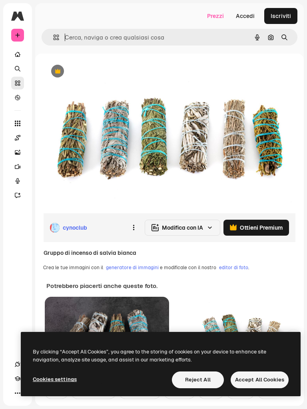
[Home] (17, 54)
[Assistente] (17, 195)
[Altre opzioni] (134, 228)
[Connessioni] (17, 364)
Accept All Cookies (259, 379)
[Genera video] (17, 166)
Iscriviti (281, 16)
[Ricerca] (17, 68)
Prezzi (215, 16)
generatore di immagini (132, 267)
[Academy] (17, 378)
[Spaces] (17, 137)
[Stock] (17, 83)
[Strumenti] (17, 123)
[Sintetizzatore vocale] (17, 181)
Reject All (198, 379)
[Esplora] (17, 97)
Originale (96, 71)
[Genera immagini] (17, 152)
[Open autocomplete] (53, 37)
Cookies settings (55, 379)
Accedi (245, 16)
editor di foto (233, 267)
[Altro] (17, 393)
